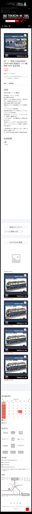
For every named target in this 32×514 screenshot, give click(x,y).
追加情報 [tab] (11, 83)
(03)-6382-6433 (6, 10)
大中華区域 (15, 78)
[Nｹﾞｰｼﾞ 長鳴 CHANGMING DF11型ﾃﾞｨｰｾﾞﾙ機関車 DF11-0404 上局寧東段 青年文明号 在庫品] (16, 367)
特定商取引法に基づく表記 (8, 506)
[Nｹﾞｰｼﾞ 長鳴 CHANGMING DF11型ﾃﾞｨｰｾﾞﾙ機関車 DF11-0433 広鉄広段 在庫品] (16, 339)
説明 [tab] (5, 83)
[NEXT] (28, 399)
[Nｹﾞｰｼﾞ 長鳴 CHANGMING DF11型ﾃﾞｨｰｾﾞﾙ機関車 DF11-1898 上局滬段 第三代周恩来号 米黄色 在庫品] (16, 312)
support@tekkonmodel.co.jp (9, 12)
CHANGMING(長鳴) (15, 76)
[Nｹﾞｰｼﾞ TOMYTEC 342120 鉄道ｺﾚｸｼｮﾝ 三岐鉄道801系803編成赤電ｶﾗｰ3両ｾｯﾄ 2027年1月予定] (16, 258)
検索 (17, 21)
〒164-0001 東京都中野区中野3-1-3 (11, 8)
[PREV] (3, 399)
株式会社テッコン (22, 506)
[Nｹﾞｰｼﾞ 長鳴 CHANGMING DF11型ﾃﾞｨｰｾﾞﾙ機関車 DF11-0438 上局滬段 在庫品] (16, 285)
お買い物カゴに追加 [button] (9, 178)
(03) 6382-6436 (5, 464)
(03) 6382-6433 (5, 462)
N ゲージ (23, 76)
